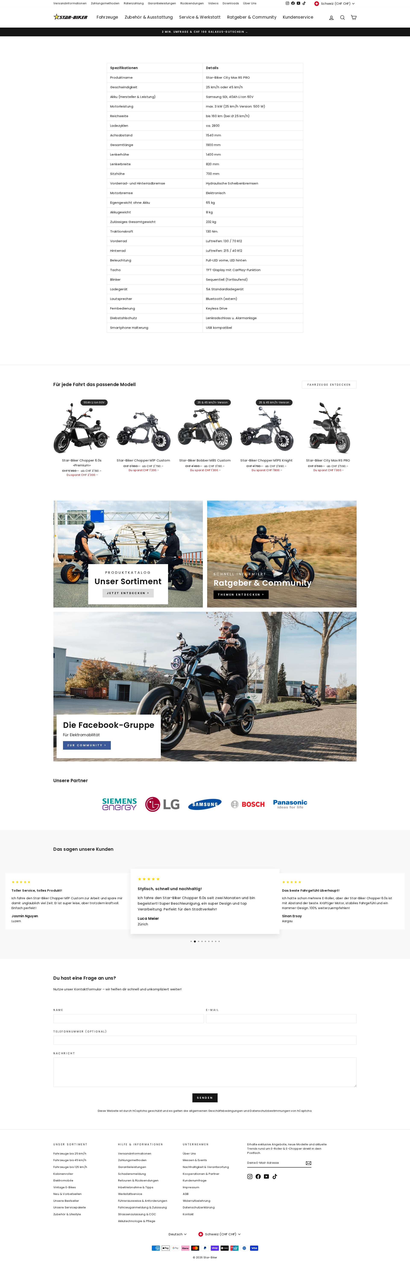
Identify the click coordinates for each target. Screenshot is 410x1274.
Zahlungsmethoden (105, 3)
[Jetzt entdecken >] (128, 554)
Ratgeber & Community (252, 17)
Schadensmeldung (132, 1174)
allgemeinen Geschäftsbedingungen (216, 1111)
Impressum (191, 1187)
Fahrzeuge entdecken (329, 384)
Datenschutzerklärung (199, 1207)
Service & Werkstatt (200, 17)
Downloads (231, 3)
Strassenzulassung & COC (137, 1214)
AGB (186, 1194)
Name (58, 1010)
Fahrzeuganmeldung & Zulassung (142, 1207)
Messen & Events (195, 1160)
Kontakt (188, 1214)
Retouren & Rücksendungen (138, 1180)
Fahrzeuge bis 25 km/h (69, 1153)
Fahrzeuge (107, 17)
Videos (213, 3)
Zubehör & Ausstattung (149, 17)
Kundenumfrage (195, 1180)
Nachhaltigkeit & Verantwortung (206, 1167)
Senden (205, 1098)
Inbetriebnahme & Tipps (135, 1187)
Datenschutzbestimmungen (270, 1111)
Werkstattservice (130, 1194)
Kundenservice (298, 17)
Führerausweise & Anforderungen (142, 1201)
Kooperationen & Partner (201, 1174)
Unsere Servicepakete (69, 1207)
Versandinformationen (70, 3)
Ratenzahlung (134, 3)
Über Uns (249, 3)
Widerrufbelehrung (196, 1201)
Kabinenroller (63, 1174)
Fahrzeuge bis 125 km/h (70, 1167)
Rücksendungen (192, 3)
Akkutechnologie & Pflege (136, 1221)
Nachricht (64, 1053)
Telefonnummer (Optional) (80, 1031)
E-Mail (212, 1010)
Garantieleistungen (162, 3)
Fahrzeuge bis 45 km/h (69, 1160)
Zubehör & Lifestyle (67, 1214)
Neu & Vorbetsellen (67, 1194)
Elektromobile (63, 1180)
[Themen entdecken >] (282, 554)
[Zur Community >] (205, 686)
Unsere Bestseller (66, 1201)
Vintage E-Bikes (64, 1187)
